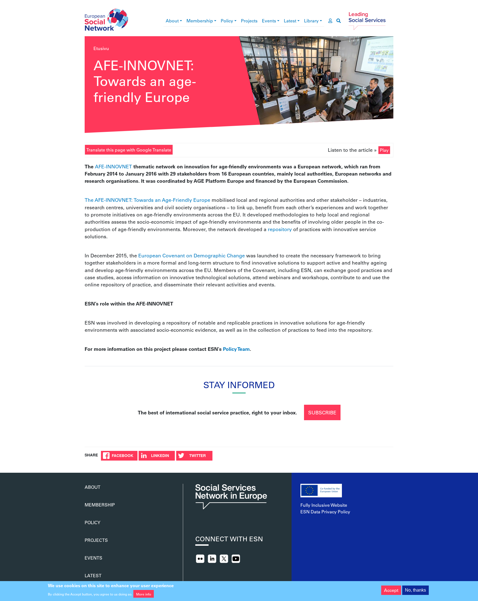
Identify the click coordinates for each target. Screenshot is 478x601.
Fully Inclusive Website (323, 505)
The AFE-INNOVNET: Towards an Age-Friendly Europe (147, 200)
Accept (391, 590)
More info (143, 594)
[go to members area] (330, 20)
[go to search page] (338, 20)
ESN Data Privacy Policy (325, 511)
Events (269, 20)
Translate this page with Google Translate (128, 150)
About (172, 20)
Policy (227, 20)
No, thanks (415, 590)
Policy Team (236, 349)
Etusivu (101, 48)
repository (280, 229)
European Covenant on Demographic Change (191, 255)
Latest (290, 20)
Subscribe (322, 412)
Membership (199, 20)
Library (311, 20)
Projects (249, 20)
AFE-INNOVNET (114, 166)
